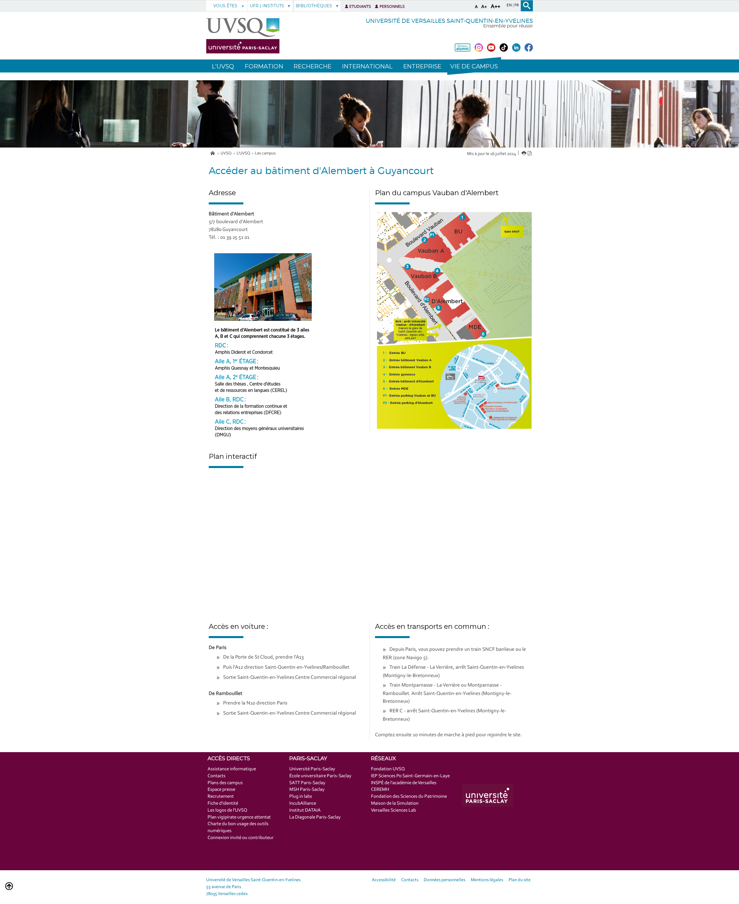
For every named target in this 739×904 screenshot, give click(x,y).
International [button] (367, 66)
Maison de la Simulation (395, 803)
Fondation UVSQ (388, 769)
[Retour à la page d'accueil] (242, 35)
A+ (484, 6)
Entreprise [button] (422, 66)
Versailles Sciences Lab (393, 810)
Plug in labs (300, 796)
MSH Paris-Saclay (306, 789)
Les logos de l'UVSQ (227, 810)
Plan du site (520, 880)
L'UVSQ (243, 153)
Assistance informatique (232, 769)
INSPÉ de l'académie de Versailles (403, 782)
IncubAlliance (302, 803)
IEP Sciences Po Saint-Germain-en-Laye (410, 775)
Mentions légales (487, 880)
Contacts (216, 775)
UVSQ (226, 153)
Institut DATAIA (305, 810)
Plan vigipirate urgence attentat (239, 817)
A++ (495, 7)
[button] (474, 66)
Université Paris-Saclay (312, 769)
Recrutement (221, 796)
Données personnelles (444, 880)
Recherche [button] (312, 66)
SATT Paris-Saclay (307, 782)
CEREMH (380, 789)
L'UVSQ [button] (223, 66)
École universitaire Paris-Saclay (320, 775)
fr (516, 5)
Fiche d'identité (223, 803)
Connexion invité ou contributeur (241, 837)
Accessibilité (384, 880)
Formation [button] (264, 66)
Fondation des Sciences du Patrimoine (409, 796)
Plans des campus (225, 782)
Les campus (265, 153)
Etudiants (360, 7)
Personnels (392, 7)
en (510, 5)
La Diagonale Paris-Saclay (315, 817)
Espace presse (221, 789)
